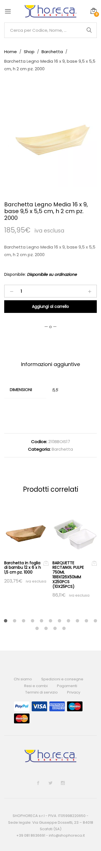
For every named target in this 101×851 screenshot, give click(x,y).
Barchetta (62, 449)
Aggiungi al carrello (50, 306)
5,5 (55, 390)
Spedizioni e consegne (62, 679)
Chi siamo (23, 679)
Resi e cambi (36, 686)
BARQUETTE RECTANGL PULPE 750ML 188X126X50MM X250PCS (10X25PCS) (68, 574)
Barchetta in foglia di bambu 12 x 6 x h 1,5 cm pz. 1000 (22, 567)
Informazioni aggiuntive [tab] (50, 364)
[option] (50, 140)
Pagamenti (67, 686)
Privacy (73, 692)
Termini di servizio (41, 692)
